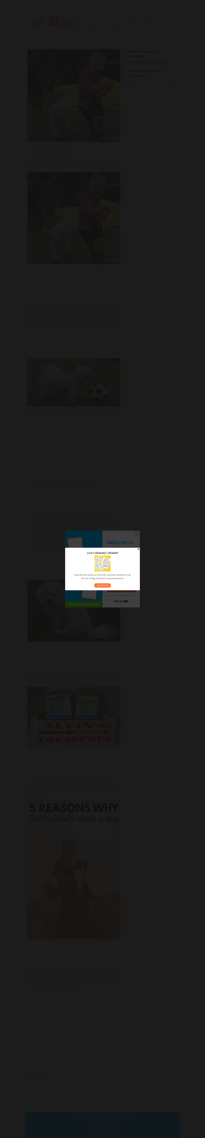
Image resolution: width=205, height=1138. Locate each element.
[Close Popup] (138, 549)
